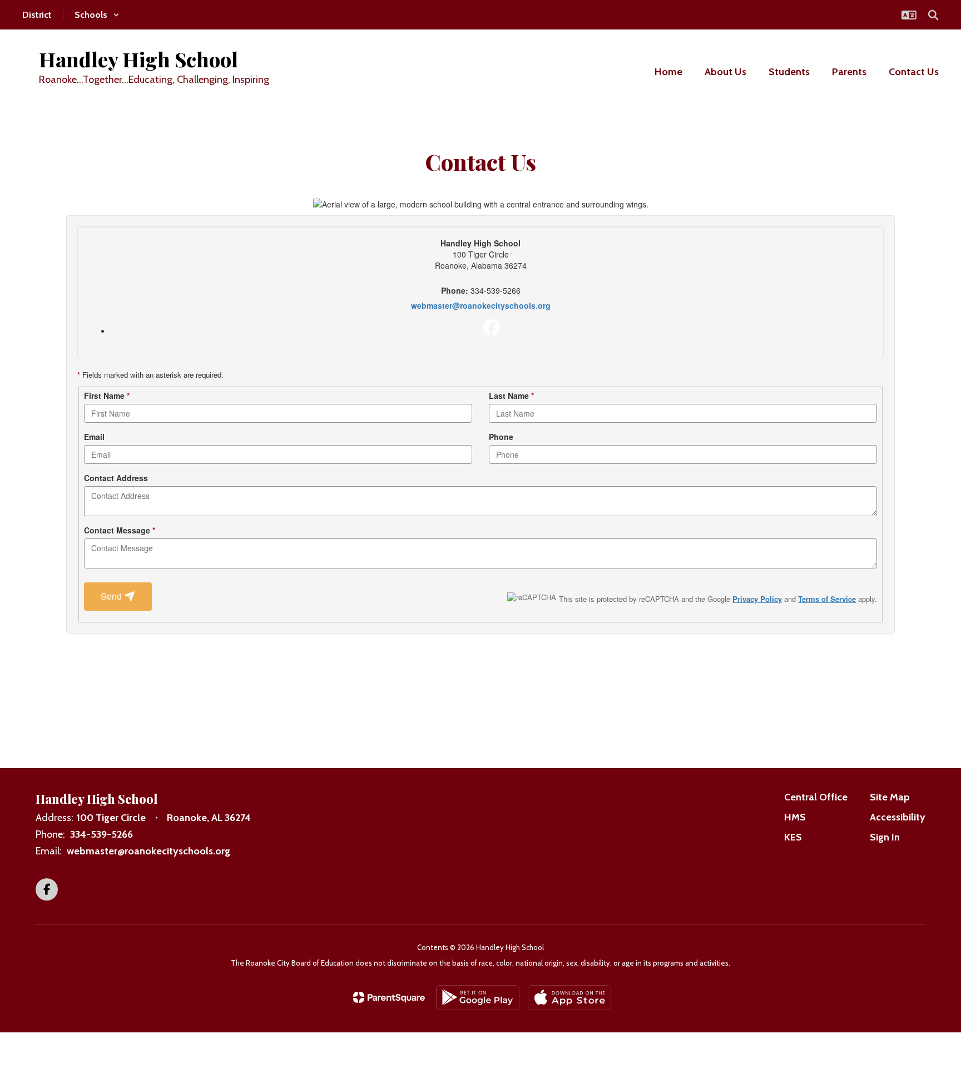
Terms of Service (827, 599)
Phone (501, 436)
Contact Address (116, 477)
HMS (795, 817)
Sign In (885, 837)
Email (94, 436)
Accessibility (897, 817)
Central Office (816, 797)
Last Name (511, 395)
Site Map (890, 797)
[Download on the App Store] (569, 997)
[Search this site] (933, 15)
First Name (107, 395)
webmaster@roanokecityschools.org (481, 305)
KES (793, 837)
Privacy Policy (757, 599)
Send (112, 596)
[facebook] (492, 328)
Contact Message (119, 530)
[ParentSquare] (389, 997)
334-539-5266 (101, 834)
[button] (97, 14)
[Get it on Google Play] (477, 997)
